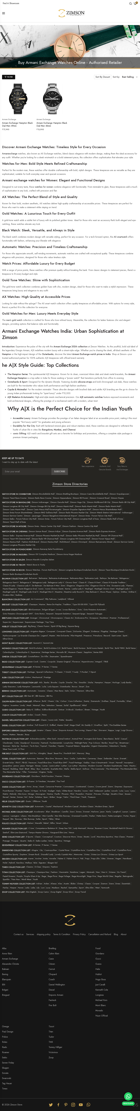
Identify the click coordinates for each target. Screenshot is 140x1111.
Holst (5, 862)
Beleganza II (25, 582)
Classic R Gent (94, 582)
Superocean (18, 622)
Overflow (98, 725)
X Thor (21, 749)
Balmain (5, 969)
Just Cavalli (100, 984)
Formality (121, 701)
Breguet (5, 995)
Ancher (38, 858)
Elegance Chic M (98, 585)
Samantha (72, 887)
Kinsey (38, 765)
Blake (73, 883)
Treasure (91, 797)
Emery (79, 811)
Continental (81, 786)
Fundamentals (56, 742)
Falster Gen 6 (73, 858)
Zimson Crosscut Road (99, 498)
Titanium (80, 690)
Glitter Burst (67, 790)
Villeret (71, 599)
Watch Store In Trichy (36, 564)
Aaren (31, 858)
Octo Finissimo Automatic (95, 609)
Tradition (67, 604)
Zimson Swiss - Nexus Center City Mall (44, 526)
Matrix (5, 794)
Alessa (53, 883)
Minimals (90, 872)
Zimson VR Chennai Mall (111, 535)
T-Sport (92, 672)
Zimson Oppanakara (62, 498)
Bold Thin (109, 648)
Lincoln (114, 790)
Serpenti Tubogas (94, 613)
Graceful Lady (47, 854)
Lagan (82, 872)
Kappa (111, 730)
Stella (66, 769)
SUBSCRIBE (59, 471)
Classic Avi (68, 618)
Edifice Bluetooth (49, 709)
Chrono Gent (71, 582)
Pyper (132, 816)
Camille (65, 811)
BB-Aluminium (35, 609)
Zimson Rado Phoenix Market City (73, 512)
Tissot (51, 1026)
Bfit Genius (40, 696)
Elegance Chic (82, 585)
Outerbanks (65, 686)
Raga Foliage (64, 876)
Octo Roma (40, 613)
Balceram (33, 578)
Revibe (104, 742)
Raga (44, 876)
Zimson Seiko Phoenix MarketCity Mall (82, 535)
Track (83, 797)
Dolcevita (77, 631)
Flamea (129, 585)
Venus (71, 832)
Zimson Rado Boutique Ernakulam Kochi (20, 574)
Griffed (52, 725)
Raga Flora (52, 876)
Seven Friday (8, 1062)
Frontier (19, 790)
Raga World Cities (105, 876)
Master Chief (62, 725)
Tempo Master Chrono (39, 832)
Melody (13, 794)
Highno (6, 705)
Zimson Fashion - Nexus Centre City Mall (80, 526)
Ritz (12, 819)
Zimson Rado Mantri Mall (86, 506)
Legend (44, 635)
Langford (117, 811)
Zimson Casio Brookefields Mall (94, 494)
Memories (78, 854)
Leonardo (36, 686)
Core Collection (75, 701)
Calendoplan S (22, 652)
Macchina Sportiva (105, 836)
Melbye (28, 862)
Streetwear (124, 742)
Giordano (35, 776)
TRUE (105, 661)
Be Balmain (113, 578)
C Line (31, 828)
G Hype (34, 790)
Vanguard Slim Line (58, 832)
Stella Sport (76, 769)
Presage (6, 840)
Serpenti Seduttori (63, 613)
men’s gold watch (14, 320)
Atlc (41, 682)
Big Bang (32, 626)
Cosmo (91, 786)
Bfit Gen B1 (29, 696)
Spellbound (75, 705)
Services (30, 934)
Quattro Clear (117, 794)
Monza (90, 828)
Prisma (66, 776)
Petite (61, 720)
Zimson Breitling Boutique (67, 494)
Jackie (107, 790)
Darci (72, 811)
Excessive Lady (118, 585)
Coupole (51, 661)
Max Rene (59, 690)
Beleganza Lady (39, 582)
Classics (29, 866)
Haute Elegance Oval (27, 588)
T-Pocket (84, 672)
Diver (55, 730)
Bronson (59, 758)
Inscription (128, 762)
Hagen (118, 858)
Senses (59, 705)
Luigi (117, 730)
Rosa (27, 734)
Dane (111, 883)
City (57, 701)
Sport (111, 806)
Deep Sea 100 (65, 828)
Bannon (40, 758)
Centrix (43, 661)
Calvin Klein (54, 953)
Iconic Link (53, 720)
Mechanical (37, 677)
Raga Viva (91, 876)
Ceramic (41, 690)
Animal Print (77, 738)
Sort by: (116, 76)
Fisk (81, 858)
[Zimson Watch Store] (71, 13)
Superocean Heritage (34, 622)
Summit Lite (48, 643)
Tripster (61, 746)
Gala (58, 790)
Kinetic (86, 836)
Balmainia (43, 578)
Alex (60, 883)
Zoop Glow (68, 892)
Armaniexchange (9, 153)
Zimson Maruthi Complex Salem (40, 559)
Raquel (6, 769)
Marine (42, 604)
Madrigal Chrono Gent (104, 588)
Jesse (22, 765)
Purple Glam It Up (32, 876)
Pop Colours (94, 742)
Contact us (19, 934)
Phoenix (65, 794)
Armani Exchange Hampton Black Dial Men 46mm (52, 124)
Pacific (57, 794)
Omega (5, 1026)
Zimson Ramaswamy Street (100, 542)
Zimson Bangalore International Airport (60, 515)
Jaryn (102, 811)
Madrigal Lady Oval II (28, 592)
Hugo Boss (100, 979)
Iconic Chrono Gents (54, 588)
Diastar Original (64, 661)
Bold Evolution (35, 648)
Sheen (87, 709)
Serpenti (49, 613)
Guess (98, 963)
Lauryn (125, 811)
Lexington (15, 816)
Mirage (31, 794)
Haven (21, 887)
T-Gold (67, 672)
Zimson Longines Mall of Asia (86, 518)
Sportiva (58, 840)
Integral (98, 661)
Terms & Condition (61, 934)
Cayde (62, 682)
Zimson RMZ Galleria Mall (45, 512)
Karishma (74, 872)
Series (12, 797)
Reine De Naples (54, 604)
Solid (66, 705)
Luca (48, 887)
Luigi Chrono (126, 730)
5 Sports (29, 836)
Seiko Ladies (41, 840)
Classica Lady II (23, 585)
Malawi (30, 823)
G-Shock (70, 709)
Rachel (64, 887)
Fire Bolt (52, 1005)
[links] (51, 1105)
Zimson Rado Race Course (39, 498)
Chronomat (44, 618)
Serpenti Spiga (78, 613)
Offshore (36, 801)
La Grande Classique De (28, 635)
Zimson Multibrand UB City (98, 502)
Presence (88, 635)
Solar (72, 690)
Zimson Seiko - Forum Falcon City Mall (19, 518)
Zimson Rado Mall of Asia (111, 518)
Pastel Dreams (9, 876)
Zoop (51, 1057)
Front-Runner (8, 790)
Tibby (51, 819)
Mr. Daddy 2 (86, 725)
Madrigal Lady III (10, 592)
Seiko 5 (31, 840)
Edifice (37, 709)
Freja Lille (95, 858)
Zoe (87, 686)
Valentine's (114, 746)
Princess (97, 794)
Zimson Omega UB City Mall (42, 506)
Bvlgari (5, 989)
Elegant (86, 631)
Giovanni (103, 730)
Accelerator (39, 811)
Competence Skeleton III (46, 828)
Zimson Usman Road (38, 531)
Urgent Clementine (99, 746)
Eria (108, 585)
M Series (36, 666)
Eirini (63, 585)
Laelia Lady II (77, 588)
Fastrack (44, 742)
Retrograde (128, 876)
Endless (105, 701)
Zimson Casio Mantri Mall (14, 509)
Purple (20, 876)
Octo (80, 609)
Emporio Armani (66, 730)
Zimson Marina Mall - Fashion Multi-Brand (21, 542)
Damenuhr (95, 701)
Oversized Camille (80, 816)
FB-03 (24, 762)
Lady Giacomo (9, 686)
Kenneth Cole (101, 989)
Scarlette (45, 769)
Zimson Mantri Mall (64, 506)
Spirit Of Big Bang (58, 626)
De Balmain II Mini (51, 585)
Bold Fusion (67, 648)
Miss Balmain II (92, 592)
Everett (123, 758)
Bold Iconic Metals (95, 648)
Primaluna (97, 635)
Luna (132, 790)
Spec (45, 797)
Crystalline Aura (78, 850)
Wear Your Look (10, 749)
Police (5, 1036)
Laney (45, 765)
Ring (88, 753)
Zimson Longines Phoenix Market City (19, 545)
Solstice (38, 797)
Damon (104, 883)
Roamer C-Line (101, 828)
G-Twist (43, 790)
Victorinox (53, 1052)
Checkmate (8, 742)
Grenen (110, 858)
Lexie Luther (54, 765)
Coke (16, 742)
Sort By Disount (103, 76)
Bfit (3, 984)
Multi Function (48, 776)
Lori (42, 887)
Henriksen (127, 858)
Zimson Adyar (54, 531)
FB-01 (18, 762)
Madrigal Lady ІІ (123, 588)
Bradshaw (56, 811)
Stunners (6, 746)
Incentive (14, 705)
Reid (21, 769)
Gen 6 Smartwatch (99, 762)
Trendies (52, 746)
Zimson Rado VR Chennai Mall (45, 538)
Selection (50, 705)
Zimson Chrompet (79, 542)
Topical (43, 746)
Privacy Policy (79, 934)
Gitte (103, 858)
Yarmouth (105, 887)
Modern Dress (101, 806)
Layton (133, 811)
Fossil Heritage (75, 762)
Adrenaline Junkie (37, 738)
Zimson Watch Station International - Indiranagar (111, 512)
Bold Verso (131, 648)
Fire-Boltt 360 (69, 753)
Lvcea (58, 609)
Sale (67, 690)
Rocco (74, 686)
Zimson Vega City (77, 502)
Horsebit (51, 781)
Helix (97, 969)
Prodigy (106, 794)
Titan (51, 1031)
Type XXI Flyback (97, 604)
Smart (81, 686)
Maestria (58, 592)
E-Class (38, 866)
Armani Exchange (10, 958)
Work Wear (26, 879)
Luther (64, 765)
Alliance (36, 701)
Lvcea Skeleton (69, 609)
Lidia (33, 887)
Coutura (57, 836)
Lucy (127, 790)
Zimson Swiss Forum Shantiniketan (18, 512)
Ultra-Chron (8, 638)
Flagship (104, 631)
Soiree (20, 797)
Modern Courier (95, 765)
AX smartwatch (120, 236)
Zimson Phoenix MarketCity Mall (50, 535)
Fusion (27, 790)
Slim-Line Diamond (19, 832)
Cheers (51, 701)
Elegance (71, 585)
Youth (102, 709)
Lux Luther (73, 765)
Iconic (41, 588)
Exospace (94, 618)
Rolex (4, 1042)
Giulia (90, 682)
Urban (65, 823)
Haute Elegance (10, 588)
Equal (112, 701)
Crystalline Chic (93, 850)
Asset (41, 786)
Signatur (42, 862)
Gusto (28, 801)
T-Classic (59, 672)
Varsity (123, 746)
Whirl (84, 705)
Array (35, 786)
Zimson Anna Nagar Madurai (69, 554)
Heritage (31, 672)
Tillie (24, 772)
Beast (50, 753)
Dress (79, 836)
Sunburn (24, 746)
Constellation (34, 656)
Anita (45, 858)
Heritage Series (48, 652)
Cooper (96, 883)
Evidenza (95, 631)
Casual (124, 738)
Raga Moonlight (79, 876)
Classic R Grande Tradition (114, 582)
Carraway (92, 758)
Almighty (42, 753)
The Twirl (60, 781)
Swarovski (6, 1078)
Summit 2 (37, 643)
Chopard (53, 974)
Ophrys (116, 592)
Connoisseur (68, 786)
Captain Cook (32, 661)
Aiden (46, 883)
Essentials (126, 883)
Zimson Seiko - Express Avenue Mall (18, 535)
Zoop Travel (80, 892)
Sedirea (18, 595)
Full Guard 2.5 (41, 725)
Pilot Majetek (76, 635)
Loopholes (68, 742)
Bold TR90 (119, 648)
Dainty (86, 701)
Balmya (103, 578)
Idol (91, 790)
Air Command (37, 599)
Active (28, 677)
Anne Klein (7, 953)
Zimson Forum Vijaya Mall (103, 538)
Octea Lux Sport (116, 854)
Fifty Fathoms (50, 599)
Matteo (12, 734)
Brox (66, 758)
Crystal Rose (64, 850)
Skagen (5, 1067)
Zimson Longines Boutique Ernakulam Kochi (78, 570)
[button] (31, 87)
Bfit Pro (49, 696)
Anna (29, 786)
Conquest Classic (64, 631)
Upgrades (85, 746)
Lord (93, 836)
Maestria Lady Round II (74, 592)
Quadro (69, 720)
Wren (57, 819)
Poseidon (80, 794)
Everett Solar (8, 762)
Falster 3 (61, 858)
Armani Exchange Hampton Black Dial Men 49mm (17, 124)
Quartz (23, 840)
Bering (5, 974)
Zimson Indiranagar (40, 502)
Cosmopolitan (50, 850)
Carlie (72, 758)
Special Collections (44, 672)
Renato (20, 734)
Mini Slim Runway (62, 816)
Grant (111, 762)
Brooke (54, 682)
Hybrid (12, 862)
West (97, 887)
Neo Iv (104, 872)
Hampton (99, 682)
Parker (92, 816)
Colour (63, 701)
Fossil (97, 948)
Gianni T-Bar (91, 730)
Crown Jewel (101, 786)
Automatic (31, 690)
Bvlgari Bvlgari (48, 609)
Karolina (20, 862)
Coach (37, 714)
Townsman (32, 772)
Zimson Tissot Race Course (14, 498)
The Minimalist (112, 769)
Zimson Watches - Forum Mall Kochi (41, 570)
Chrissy (80, 883)
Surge (59, 797)
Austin (66, 883)
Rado (4, 1047)
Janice (16, 765)
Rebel (46, 823)
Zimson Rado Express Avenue (102, 531)
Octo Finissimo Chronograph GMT (18, 613)
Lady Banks (126, 682)
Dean (100, 758)
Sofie (38, 819)
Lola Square (53, 686)
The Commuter (97, 769)
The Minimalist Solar (12, 772)
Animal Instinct (64, 738)
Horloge (116, 682)
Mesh (29, 705)
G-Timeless (41, 781)
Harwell (119, 762)
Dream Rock (34, 854)
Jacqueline (7, 765)
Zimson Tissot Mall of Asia (14, 522)
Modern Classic (87, 806)
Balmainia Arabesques (58, 578)
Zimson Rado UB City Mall (123, 502)
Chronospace (57, 618)
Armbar (30, 725)
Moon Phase (105, 592)
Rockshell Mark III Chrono (121, 828)
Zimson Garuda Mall (59, 502)
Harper (108, 682)
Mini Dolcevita (63, 635)
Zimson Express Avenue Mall (74, 531)
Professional (123, 618)
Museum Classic (75, 652)
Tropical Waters (73, 746)
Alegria (35, 850)
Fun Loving (79, 730)
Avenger (33, 618)
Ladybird (62, 599)
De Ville (44, 656)
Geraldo (82, 682)
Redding (14, 769)
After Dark (51, 738)
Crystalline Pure (124, 850)
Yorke (49, 772)
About (123, 934)
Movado (99, 1010)
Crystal (49, 806)
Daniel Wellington (57, 984)
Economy (35, 742)
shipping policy (43, 934)
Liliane (24, 816)
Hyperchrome (87, 661)
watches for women (44, 186)
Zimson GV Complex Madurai (41, 554)
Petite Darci (101, 816)
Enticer (61, 709)
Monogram (40, 794)
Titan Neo (15, 879)
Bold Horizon (79, 648)
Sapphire (88, 652)
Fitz (75, 682)
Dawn (110, 786)
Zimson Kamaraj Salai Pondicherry (48, 549)
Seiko (4, 1057)
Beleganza (124, 578)
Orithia (124, 592)
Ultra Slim (90, 690)
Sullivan (86, 769)
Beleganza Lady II (56, 582)
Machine (83, 765)
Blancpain (6, 979)
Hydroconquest (9, 635)
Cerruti (52, 969)
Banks (46, 682)
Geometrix (63, 872)
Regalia (118, 876)
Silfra (52, 823)
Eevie (116, 758)
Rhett (27, 769)
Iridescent (99, 790)
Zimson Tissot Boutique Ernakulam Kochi (116, 570)
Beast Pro (58, 753)
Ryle (35, 862)
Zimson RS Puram (80, 498)
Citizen (52, 963)
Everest (86, 811)
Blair (48, 811)
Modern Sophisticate (113, 765)
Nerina (50, 794)
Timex (4, 1088)
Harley (5, 887)
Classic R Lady (9, 585)
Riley (33, 769)
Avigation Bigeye (37, 631)
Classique (33, 604)
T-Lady (75, 672)
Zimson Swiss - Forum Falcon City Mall (95, 515)
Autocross (31, 758)
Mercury (80, 753)
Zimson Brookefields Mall (43, 494)
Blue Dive (50, 758)
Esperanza (35, 652)
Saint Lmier (116, 635)
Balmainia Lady (91, 578)
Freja (87, 858)
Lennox (6, 816)
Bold (44, 701)
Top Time (49, 622)
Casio (51, 958)
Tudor (51, 1036)
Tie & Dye (34, 746)
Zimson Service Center (123, 542)
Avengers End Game (93, 738)
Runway (18, 819)
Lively (22, 705)
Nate (126, 765)
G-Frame (30, 781)
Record (107, 635)
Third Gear (75, 797)
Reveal (6, 797)
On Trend (121, 872)
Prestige (47, 677)
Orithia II (132, 592)
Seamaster (54, 656)
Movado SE (61, 652)
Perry (44, 714)
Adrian (39, 883)
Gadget (51, 790)
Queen (128, 794)
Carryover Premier (54, 786)
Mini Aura (22, 794)
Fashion (54, 866)
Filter (10, 77)
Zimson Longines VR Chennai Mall (75, 538)
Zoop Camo (43, 892)
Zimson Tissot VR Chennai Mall (16, 538)
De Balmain (37, 585)
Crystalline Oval (109, 850)
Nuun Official (101, 1015)
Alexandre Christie (10, 963)
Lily (38, 887)
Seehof (6, 832)
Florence (76, 661)
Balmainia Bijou (77, 578)
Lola (44, 686)
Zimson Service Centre (12, 515)
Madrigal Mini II (46, 592)
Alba (4, 948)
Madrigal (89, 588)
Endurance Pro (81, 618)
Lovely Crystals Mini (63, 854)
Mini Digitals (31, 892)
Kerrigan (30, 765)
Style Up (15, 746)
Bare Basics (108, 738)
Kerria (67, 588)
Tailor (65, 797)
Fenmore (32, 762)
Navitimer (104, 618)
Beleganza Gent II (10, 582)
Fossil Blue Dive (45, 762)
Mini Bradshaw (34, 816)
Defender (108, 758)
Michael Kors (101, 1000)
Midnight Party (81, 742)
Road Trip (113, 742)
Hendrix (77, 790)
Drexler (69, 682)
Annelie (52, 858)
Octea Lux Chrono (99, 854)
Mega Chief (75, 725)
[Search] (130, 3)
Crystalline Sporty (10, 854)
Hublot (98, 974)
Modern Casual (71, 806)
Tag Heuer (7, 1083)
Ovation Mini (8, 595)
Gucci (98, 958)
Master (52, 635)
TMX (51, 1042)
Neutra (132, 765)
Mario (5, 734)
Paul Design (7, 1031)
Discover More (69, 836)
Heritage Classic (117, 631)
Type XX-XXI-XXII (80, 604)
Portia (126, 816)
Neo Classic (120, 836)
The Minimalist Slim (128, 769)
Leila (27, 887)
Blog (116, 934)
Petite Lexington (115, 816)
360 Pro (33, 753)
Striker (52, 797)
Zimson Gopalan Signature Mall (77, 509)
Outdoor (79, 709)
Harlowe (95, 811)
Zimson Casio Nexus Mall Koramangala (44, 509)
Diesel (52, 989)
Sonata (5, 1073)
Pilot (72, 794)
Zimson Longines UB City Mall (16, 506)
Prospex (14, 840)
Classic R (82, 582)
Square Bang (73, 626)
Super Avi (7, 622)
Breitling (52, 948)
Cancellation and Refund (99, 934)
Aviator (40, 730)
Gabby (86, 762)
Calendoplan (8, 652)
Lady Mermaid (79, 828)
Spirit (125, 635)
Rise (43, 705)
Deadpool (25, 742)
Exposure (128, 786)
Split (106, 725)
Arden (30, 714)
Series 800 (98, 652)
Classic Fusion (43, 626)
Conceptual (47, 836)
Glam (128, 701)
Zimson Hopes (117, 498)
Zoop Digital (55, 892)
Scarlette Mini (56, 769)
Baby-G (30, 709)
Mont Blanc (100, 1005)
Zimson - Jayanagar (32, 515)
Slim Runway (29, 819)
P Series (45, 666)
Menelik (38, 823)
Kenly (108, 811)
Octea (86, 854)
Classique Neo (42, 872)
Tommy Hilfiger (55, 1047)
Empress (118, 786)
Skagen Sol (52, 862)
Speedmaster (66, 656)
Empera (46, 866)
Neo (98, 872)
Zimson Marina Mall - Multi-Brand (55, 542)
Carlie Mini (81, 758)
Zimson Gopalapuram (119, 494)
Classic (50, 690)
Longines (99, 995)
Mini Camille (47, 816)
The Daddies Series (117, 725)
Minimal (36, 705)
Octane (112, 872)
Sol (25, 797)
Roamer (5, 1052)
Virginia (42, 772)
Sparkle (6, 879)
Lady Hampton (23, 686)
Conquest (50, 631)
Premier (113, 618)
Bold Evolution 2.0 (52, 648)
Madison (55, 887)
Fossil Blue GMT (60, 762)
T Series (53, 666)
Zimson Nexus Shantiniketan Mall (107, 509)
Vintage (95, 709)
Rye (38, 769)
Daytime (23, 854)
